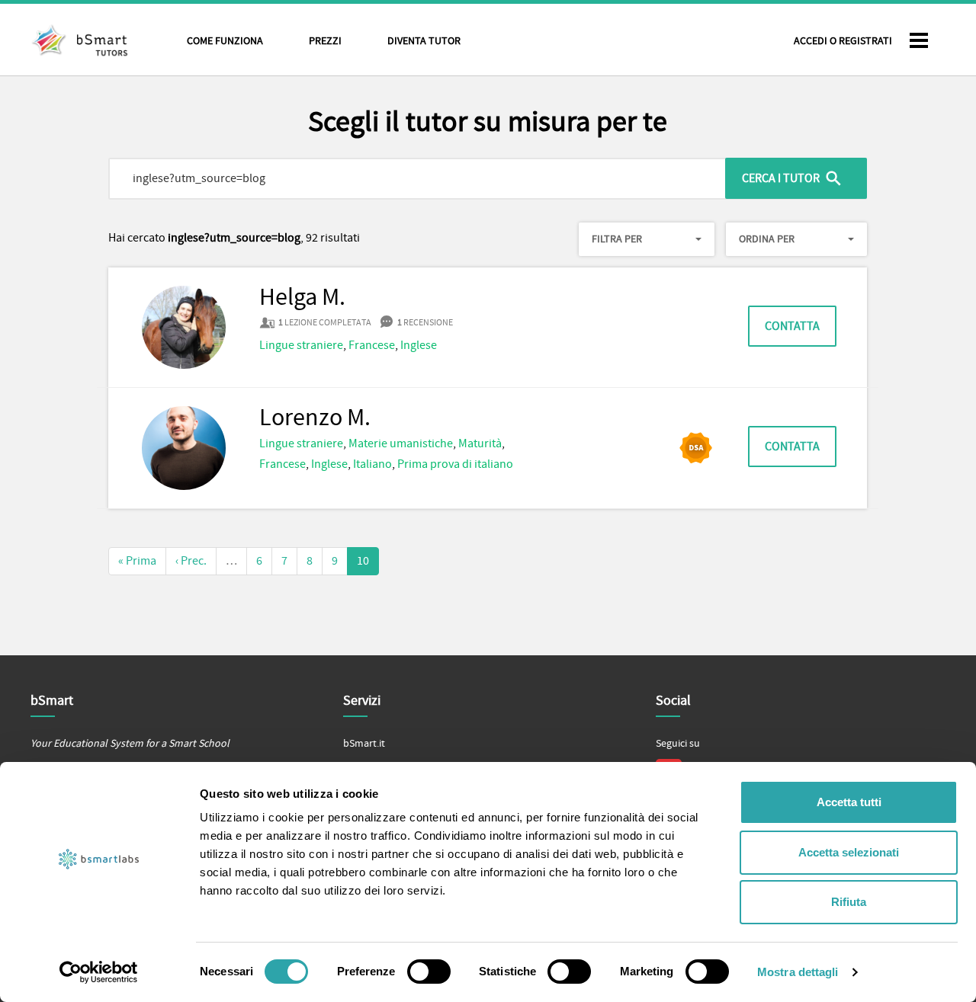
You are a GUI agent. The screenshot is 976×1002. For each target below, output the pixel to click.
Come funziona (225, 41)
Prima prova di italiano (455, 464)
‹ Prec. (191, 560)
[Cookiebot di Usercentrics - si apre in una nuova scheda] (98, 972)
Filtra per (617, 239)
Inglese (418, 345)
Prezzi (325, 41)
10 (363, 560)
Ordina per (767, 239)
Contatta (792, 326)
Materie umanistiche (400, 443)
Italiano (372, 464)
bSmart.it (364, 744)
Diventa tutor (424, 41)
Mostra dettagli (798, 971)
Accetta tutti (849, 802)
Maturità (480, 443)
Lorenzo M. (315, 418)
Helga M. (302, 298)
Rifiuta (848, 901)
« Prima (137, 560)
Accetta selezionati (848, 852)
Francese (371, 345)
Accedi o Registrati (843, 41)
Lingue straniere (301, 345)
